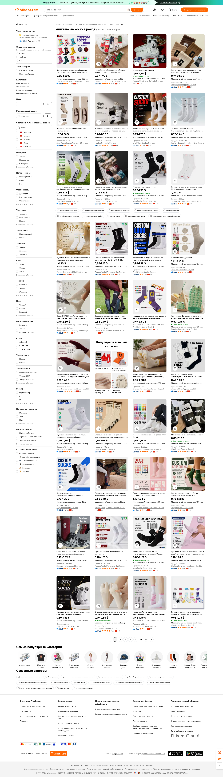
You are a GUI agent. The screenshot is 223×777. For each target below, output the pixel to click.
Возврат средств (140, 721)
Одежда (68, 24)
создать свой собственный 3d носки (166, 216)
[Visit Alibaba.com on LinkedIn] (177, 735)
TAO (131, 765)
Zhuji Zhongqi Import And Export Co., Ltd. (111, 81)
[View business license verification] (135, 773)
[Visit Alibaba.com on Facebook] (172, 735)
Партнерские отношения (181, 726)
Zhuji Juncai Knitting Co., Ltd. (182, 270)
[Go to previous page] (110, 639)
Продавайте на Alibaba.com (182, 706)
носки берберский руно (68, 210)
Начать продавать (178, 711)
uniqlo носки (64, 688)
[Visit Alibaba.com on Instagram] (187, 735)
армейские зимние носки (94, 210)
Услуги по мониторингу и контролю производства (72, 729)
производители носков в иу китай (130, 683)
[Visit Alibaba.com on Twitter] (182, 735)
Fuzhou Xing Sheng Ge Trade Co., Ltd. (148, 81)
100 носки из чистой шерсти (147, 210)
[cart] (163, 10)
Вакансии (24, 721)
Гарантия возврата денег (68, 711)
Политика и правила (66, 736)
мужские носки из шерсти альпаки (33, 683)
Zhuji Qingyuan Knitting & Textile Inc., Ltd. (73, 81)
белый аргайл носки (136, 677)
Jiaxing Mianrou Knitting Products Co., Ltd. (188, 201)
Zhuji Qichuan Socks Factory (144, 272)
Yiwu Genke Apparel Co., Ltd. (144, 201)
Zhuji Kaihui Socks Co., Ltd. (143, 327)
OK (48, 104)
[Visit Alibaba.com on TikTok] (198, 735)
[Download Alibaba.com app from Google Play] (194, 753)
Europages (149, 765)
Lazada (111, 765)
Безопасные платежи (67, 706)
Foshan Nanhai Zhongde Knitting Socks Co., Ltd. (188, 143)
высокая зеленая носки (136, 216)
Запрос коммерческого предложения (111, 714)
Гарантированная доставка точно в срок (72, 717)
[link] (219, 752)
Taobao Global (122, 765)
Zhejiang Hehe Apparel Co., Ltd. (183, 85)
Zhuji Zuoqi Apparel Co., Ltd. (106, 201)
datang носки (53, 677)
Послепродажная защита (68, 723)
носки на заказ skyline (94, 216)
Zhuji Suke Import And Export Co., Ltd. (110, 330)
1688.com (85, 765)
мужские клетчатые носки (30, 677)
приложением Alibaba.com (153, 754)
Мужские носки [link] (116, 24)
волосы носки (115, 216)
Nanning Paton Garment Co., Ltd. (184, 329)
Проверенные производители (107, 709)
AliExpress (75, 765)
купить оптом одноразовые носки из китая (36, 688)
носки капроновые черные (160, 683)
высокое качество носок (120, 210)
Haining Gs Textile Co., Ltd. (105, 143)
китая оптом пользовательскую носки (79, 677)
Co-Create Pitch (26, 711)
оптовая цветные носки (101, 683)
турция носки (80, 683)
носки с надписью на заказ (162, 677)
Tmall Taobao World (99, 765)
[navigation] (34, 332)
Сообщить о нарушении (143, 733)
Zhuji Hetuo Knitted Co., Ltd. (68, 201)
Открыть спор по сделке (143, 716)
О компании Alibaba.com (30, 701)
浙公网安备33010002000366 (154, 773)
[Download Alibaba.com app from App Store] (175, 753)
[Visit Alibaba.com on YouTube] (192, 735)
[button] (128, 9)
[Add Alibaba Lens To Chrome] (58, 753)
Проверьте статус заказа (181, 716)
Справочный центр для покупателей (148, 706)
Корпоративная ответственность (34, 716)
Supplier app (117, 754)
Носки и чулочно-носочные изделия (91, 24)
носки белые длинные (84, 688)
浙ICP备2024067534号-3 (177, 773)
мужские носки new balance (111, 677)
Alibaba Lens (33, 754)
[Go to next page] (151, 639)
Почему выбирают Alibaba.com (32, 706)
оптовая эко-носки (61, 683)
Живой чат (137, 711)
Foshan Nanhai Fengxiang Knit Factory (110, 272)
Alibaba (58, 24)
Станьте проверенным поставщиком (186, 721)
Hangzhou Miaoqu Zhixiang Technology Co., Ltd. (73, 330)
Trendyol (139, 765)
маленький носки (172, 210)
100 (146, 639)
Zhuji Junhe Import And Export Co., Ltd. (72, 143)
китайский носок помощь (69, 216)
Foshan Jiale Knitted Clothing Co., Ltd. (72, 272)
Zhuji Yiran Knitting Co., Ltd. (144, 143)
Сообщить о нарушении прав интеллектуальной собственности (147, 727)
